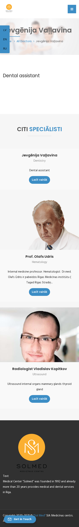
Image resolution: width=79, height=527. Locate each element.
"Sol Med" (39, 515)
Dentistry (39, 161)
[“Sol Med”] (9, 8)
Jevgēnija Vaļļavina (39, 155)
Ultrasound (39, 374)
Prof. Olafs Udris (39, 256)
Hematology (39, 262)
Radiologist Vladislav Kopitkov (39, 368)
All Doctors (24, 41)
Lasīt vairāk (39, 180)
